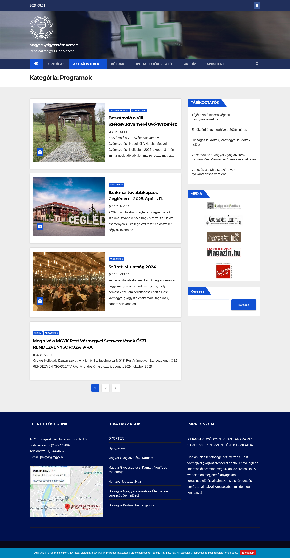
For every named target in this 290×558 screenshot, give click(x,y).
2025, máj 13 (120, 206)
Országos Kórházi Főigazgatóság (132, 505)
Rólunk (118, 64)
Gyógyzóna (117, 448)
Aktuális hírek (86, 64)
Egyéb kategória (119, 110)
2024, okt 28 (120, 274)
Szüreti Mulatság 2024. (133, 267)
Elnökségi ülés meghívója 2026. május (219, 129)
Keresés (197, 291)
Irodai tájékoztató (154, 64)
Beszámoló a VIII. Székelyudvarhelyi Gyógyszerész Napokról (143, 124)
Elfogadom (248, 552)
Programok (139, 110)
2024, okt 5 (44, 354)
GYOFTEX (116, 438)
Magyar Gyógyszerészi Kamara (54, 45)
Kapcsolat (215, 64)
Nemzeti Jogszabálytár (125, 481)
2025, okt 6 (120, 132)
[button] (257, 64)
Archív (190, 64)
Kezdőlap (56, 64)
